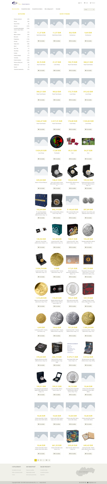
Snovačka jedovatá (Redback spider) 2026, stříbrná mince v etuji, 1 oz (41, 390)
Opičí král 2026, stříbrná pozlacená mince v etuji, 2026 (56, 361)
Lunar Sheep (57, 64)
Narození (21, 36)
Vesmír (21, 67)
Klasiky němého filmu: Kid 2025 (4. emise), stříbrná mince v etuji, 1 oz (57, 302)
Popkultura (21, 39)
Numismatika (15, 9)
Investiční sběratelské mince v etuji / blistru (21, 29)
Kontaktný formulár (16, 470)
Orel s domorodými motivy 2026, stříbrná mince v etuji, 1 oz (56, 184)
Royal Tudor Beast (41, 64)
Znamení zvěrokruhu (21, 69)
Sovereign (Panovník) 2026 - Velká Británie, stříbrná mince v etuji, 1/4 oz (72, 390)
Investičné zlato (25, 9)
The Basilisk (57, 153)
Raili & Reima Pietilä (41, 35)
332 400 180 (83, 482)
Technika (21, 57)
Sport (21, 46)
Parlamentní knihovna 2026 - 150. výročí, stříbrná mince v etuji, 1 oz (88, 184)
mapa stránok (42, 482)
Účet (81, 2)
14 (46, 460)
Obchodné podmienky (31, 474)
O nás (13, 474)
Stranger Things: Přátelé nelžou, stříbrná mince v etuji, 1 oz (88, 302)
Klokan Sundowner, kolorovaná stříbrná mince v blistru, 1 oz (72, 272)
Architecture (72, 35)
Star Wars (21, 50)
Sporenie (42, 474)
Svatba (21, 53)
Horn (72, 153)
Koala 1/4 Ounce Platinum (41, 182)
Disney (21, 21)
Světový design (21, 55)
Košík (86, 2)
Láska (21, 32)
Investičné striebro (37, 9)
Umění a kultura (21, 60)
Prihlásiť (93, 2)
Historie (21, 26)
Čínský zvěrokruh (21, 19)
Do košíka (41, 41)
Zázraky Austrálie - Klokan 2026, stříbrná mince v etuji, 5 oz (88, 449)
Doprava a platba (30, 470)
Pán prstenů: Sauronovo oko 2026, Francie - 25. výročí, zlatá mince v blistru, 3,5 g (88, 272)
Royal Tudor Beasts (72, 64)
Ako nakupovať (49, 9)
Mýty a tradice (21, 34)
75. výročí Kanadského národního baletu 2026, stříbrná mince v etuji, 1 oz (41, 213)
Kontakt (58, 9)
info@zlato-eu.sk (92, 482)
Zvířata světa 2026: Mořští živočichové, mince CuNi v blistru (88, 390)
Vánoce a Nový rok (21, 62)
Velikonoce (21, 64)
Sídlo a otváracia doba (17, 472)
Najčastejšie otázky (30, 472)
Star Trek (21, 48)
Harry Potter (21, 23)
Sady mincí (21, 43)
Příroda (21, 41)
